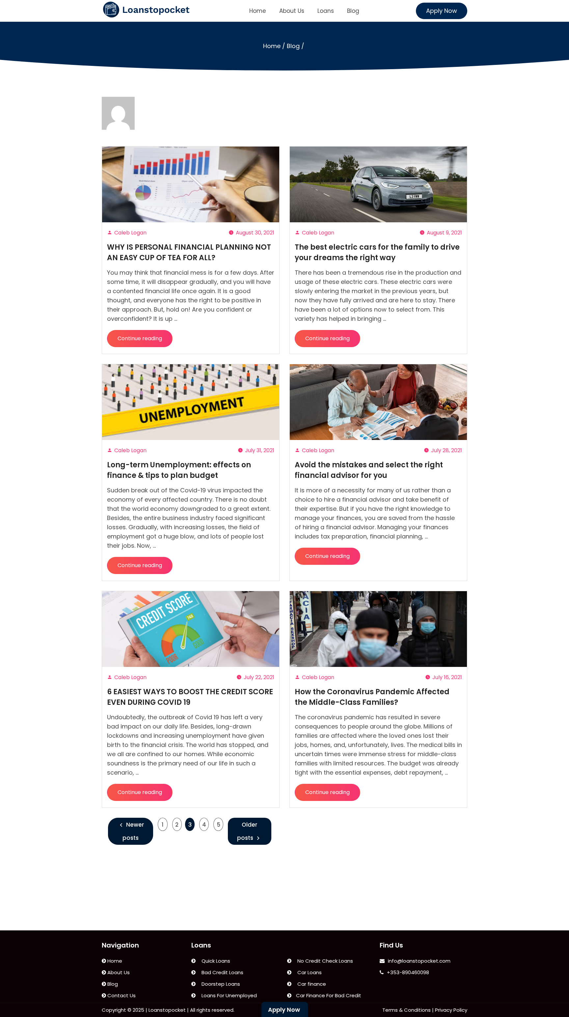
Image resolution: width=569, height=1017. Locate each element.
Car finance (310, 983)
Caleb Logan (130, 232)
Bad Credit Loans (221, 972)
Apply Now (441, 11)
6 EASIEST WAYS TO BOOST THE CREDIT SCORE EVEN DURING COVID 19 (190, 697)
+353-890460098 (408, 972)
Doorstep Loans (219, 983)
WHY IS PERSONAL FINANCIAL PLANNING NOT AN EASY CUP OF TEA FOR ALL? (189, 252)
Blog (353, 11)
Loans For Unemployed (228, 995)
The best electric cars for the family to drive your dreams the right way (377, 252)
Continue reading (145, 341)
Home (257, 11)
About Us (291, 11)
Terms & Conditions (406, 1009)
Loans (325, 11)
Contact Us (121, 995)
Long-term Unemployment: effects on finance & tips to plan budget (179, 470)
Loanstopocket (167, 1009)
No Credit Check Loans (324, 960)
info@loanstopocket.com (419, 960)
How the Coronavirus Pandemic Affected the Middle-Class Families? (372, 697)
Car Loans (308, 972)
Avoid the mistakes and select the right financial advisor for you (369, 470)
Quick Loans (214, 960)
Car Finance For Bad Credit (328, 995)
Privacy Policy (451, 1009)
